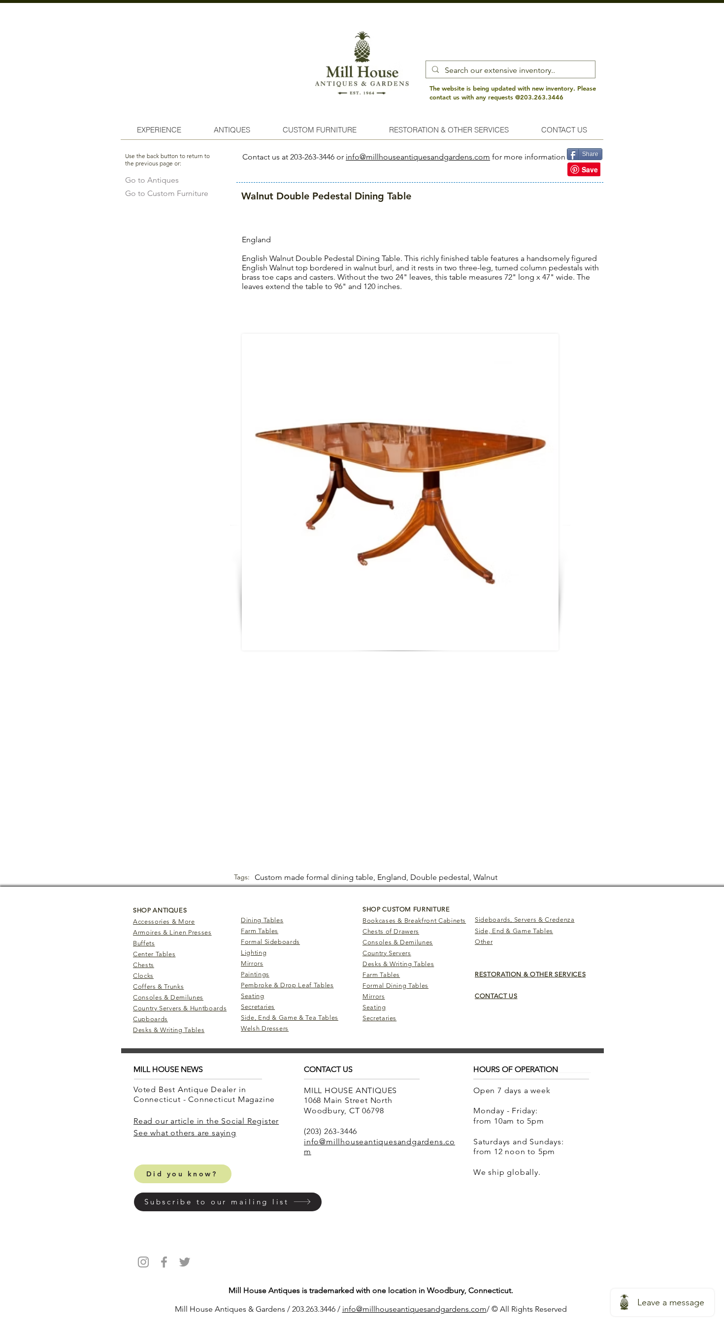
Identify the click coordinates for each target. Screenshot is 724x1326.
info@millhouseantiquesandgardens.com (418, 157)
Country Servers (386, 953)
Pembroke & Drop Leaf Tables (287, 985)
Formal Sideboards (270, 941)
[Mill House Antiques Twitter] (184, 1262)
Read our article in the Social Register (206, 1121)
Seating (252, 996)
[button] (228, 1202)
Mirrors (252, 963)
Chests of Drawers (390, 931)
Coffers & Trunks (158, 986)
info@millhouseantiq (378, 1309)
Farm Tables (259, 931)
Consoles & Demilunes (168, 997)
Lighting (253, 952)
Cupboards (150, 1019)
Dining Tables (262, 920)
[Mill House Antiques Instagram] (143, 1262)
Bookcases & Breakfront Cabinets (414, 920)
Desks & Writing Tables (168, 1030)
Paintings (255, 974)
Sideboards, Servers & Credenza (525, 919)
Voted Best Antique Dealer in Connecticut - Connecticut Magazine (205, 1094)
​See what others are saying (184, 1132)
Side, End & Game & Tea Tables (289, 1017)
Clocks (143, 975)
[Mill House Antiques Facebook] (164, 1262)
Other (484, 941)
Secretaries (258, 1006)
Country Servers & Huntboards (180, 1008)
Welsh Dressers (265, 1028)
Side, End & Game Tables (514, 931)
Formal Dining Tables (395, 985)
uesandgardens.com (451, 1309)
